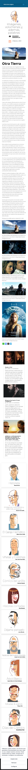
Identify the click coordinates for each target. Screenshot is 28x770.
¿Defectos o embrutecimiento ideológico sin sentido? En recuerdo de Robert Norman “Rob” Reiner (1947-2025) (13, 437)
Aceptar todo (14, 759)
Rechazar (14, 762)
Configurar (14, 766)
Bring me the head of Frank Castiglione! (12, 401)
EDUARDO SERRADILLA (16, 36)
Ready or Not (8, 367)
